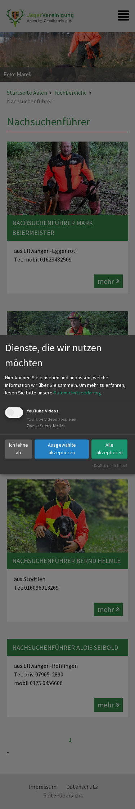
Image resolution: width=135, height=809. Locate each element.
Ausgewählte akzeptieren (62, 449)
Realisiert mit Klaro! (110, 465)
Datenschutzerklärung (77, 392)
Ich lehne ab (18, 449)
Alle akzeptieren (109, 449)
